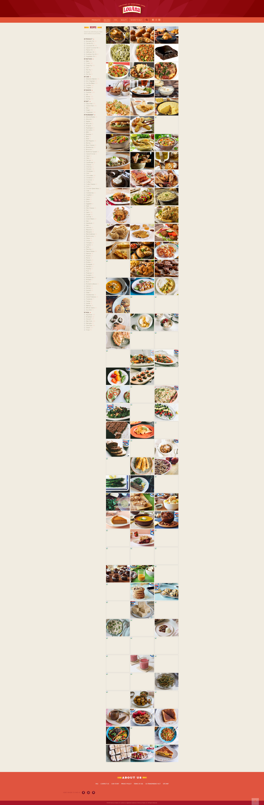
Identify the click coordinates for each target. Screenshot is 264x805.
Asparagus (90, 128)
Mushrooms (91, 236)
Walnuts (89, 305)
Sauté (89, 72)
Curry (89, 197)
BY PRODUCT (88, 39)
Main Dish (90, 321)
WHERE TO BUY (136, 20)
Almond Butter (91, 117)
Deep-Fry (90, 65)
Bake (89, 61)
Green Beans (91, 219)
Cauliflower (90, 162)
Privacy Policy (126, 784)
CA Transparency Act (153, 784)
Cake (88, 158)
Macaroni (90, 229)
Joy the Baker (91, 83)
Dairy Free (90, 103)
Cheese (90, 164)
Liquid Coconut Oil (93, 48)
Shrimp (89, 288)
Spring (90, 99)
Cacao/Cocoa (91, 154)
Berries (89, 143)
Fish (88, 210)
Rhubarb (89, 279)
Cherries (90, 167)
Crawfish (89, 195)
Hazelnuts (90, 223)
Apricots (89, 123)
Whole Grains (91, 308)
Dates (89, 199)
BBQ (88, 132)
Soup (89, 330)
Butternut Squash (92, 151)
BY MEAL (86, 312)
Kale (88, 225)
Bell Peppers (91, 141)
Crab (88, 190)
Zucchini (90, 310)
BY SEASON (87, 90)
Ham (88, 221)
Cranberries (90, 193)
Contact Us (105, 784)
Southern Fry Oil (92, 54)
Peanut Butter (91, 251)
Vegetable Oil (91, 56)
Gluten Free (91, 106)
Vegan (89, 110)
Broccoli (89, 149)
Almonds (90, 119)
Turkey (89, 301)
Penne (89, 258)
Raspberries (91, 277)
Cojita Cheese (91, 184)
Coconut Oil (91, 45)
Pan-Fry (89, 70)
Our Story (115, 784)
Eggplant (89, 203)
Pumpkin (89, 275)
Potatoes (90, 273)
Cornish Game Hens (93, 188)
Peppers (89, 260)
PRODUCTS (96, 20)
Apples (89, 121)
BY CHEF (86, 77)
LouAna (90, 85)
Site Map (166, 784)
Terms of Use (138, 784)
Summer (90, 92)
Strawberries (91, 295)
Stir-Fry (89, 74)
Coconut (90, 180)
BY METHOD (88, 59)
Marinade (90, 323)
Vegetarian (91, 112)
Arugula (89, 125)
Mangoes (90, 232)
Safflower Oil (91, 52)
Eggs (88, 206)
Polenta (89, 269)
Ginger (89, 214)
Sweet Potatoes (92, 297)
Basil (88, 136)
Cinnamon (90, 177)
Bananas (89, 134)
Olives (89, 238)
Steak (88, 292)
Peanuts (89, 253)
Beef (88, 138)
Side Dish (90, 325)
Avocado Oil (91, 41)
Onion (89, 240)
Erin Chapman (91, 81)
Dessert (90, 319)
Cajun (89, 156)
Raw (88, 108)
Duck (88, 201)
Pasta (88, 247)
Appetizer (90, 314)
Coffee (89, 182)
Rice (88, 282)
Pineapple (90, 264)
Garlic (89, 212)
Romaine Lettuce (92, 284)
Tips (115, 20)
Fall (88, 94)
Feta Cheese (91, 208)
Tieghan (89, 87)
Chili (88, 173)
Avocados (90, 130)
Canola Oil (90, 43)
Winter (89, 96)
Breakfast (90, 317)
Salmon (89, 286)
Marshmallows (91, 234)
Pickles (89, 262)
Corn (88, 186)
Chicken (90, 169)
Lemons (89, 227)
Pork (88, 271)
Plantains (89, 266)
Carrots (89, 160)
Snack (89, 327)
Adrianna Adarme (92, 79)
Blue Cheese (91, 145)
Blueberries (90, 147)
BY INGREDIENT (89, 115)
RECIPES (107, 20)
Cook (89, 63)
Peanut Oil (90, 50)
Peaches (89, 249)
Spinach (89, 290)
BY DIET (86, 101)
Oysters (89, 245)
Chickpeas (90, 171)
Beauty (124, 20)
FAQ (97, 784)
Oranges (89, 242)
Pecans (89, 255)
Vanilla (89, 303)
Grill (88, 67)
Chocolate (90, 175)
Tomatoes (90, 299)
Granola (89, 216)
